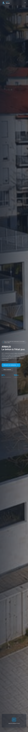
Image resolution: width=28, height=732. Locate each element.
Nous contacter (7, 369)
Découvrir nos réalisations (10, 365)
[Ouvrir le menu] (25, 2)
